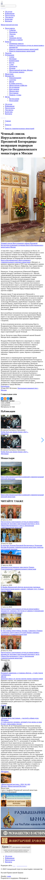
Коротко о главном (16, 40)
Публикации (9, 55)
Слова (11, 36)
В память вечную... (16, 83)
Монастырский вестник (9, 25)
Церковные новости (16, 43)
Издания (12, 68)
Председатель (10, 15)
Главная (8, 121)
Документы (9, 17)
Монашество (9, 76)
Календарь (9, 19)
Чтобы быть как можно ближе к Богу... (14, 432)
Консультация (14, 89)
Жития (11, 81)
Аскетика (12, 80)
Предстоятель (10, 28)
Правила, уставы (15, 95)
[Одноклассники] (5, 398)
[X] (11, 398)
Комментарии (14, 61)
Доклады (12, 34)
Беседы (11, 62)
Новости (8, 42)
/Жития (3, 677)
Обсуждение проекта (16, 72)
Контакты (8, 21)
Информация (9, 13)
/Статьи (3, 705)
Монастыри (9, 74)
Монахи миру (14, 91)
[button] (42, 440)
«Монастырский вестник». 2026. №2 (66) (15, 784)
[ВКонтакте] (2, 398)
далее (9, 876)
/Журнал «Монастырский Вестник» (13, 786)
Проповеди (13, 32)
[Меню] (2, 4)
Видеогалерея (14, 99)
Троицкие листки (15, 38)
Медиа (7, 97)
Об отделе (8, 11)
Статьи (11, 57)
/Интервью (5, 434)
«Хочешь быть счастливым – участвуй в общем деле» (20, 718)
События (12, 30)
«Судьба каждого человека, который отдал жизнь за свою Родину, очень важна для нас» (21, 723)
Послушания (13, 93)
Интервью (13, 59)
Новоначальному (15, 78)
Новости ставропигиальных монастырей (23, 49)
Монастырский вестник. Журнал (21, 70)
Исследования (14, 87)
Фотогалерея (13, 101)
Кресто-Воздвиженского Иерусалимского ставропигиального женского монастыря (16, 261)
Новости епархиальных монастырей (22, 51)
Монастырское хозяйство (18, 85)
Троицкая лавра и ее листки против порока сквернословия (22, 679)
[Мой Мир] (8, 398)
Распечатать (5, 386)
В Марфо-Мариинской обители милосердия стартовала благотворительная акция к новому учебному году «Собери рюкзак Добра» (22, 589)
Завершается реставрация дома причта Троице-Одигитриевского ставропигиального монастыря (18, 568)
